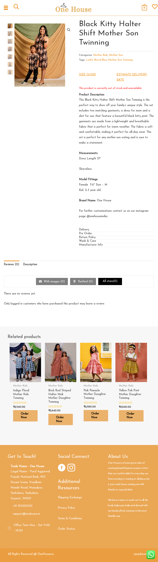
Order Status (66, 529)
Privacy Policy (66, 508)
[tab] (116, 230)
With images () (54, 281)
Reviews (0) (11, 264)
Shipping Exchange (70, 497)
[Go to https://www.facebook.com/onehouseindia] (62, 468)
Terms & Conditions (70, 518)
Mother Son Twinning (120, 60)
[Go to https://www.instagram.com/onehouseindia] (71, 468)
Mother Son (116, 55)
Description (30, 264)
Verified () (85, 281)
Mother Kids (100, 55)
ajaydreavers (142, 554)
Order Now (25, 415)
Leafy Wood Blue (96, 60)
